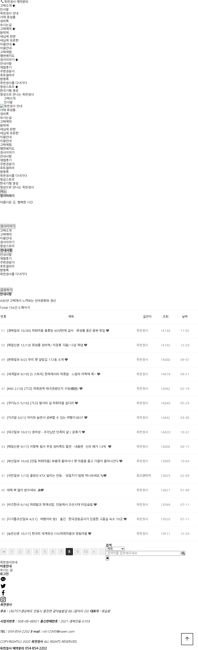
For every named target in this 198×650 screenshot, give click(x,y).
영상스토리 (7, 86)
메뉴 (3, 191)
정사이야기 (7, 59)
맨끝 (102, 551)
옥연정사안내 (8, 562)
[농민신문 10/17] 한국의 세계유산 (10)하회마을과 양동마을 (47, 533)
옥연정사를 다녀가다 (13, 83)
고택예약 (6, 28)
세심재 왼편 (7, 36)
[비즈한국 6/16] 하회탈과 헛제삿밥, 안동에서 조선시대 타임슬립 (50, 504)
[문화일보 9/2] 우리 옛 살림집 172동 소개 (36, 359)
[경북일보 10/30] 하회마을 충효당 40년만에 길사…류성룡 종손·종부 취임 (56, 330)
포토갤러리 (7, 75)
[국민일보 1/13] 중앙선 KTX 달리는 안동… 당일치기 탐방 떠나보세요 (53, 475)
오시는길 (6, 25)
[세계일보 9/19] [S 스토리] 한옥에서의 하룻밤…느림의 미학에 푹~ (52, 374)
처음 (3, 551)
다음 (94, 551)
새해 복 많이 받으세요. (22, 490)
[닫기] (107, 558)
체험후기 (6, 67)
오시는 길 (6, 570)
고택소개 (6, 5)
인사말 (4, 9)
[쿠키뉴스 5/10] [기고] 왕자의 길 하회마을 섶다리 (41, 403)
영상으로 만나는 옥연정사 (17, 94)
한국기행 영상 (9, 90)
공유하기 (6, 290)
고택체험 (6, 52)
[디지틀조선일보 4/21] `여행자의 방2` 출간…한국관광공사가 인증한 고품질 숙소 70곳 (65, 519)
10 (86, 551)
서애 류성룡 (7, 17)
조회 (165, 316)
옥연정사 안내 (9, 13)
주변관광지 (7, 71)
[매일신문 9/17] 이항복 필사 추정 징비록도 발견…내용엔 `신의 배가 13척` (57, 446)
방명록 (4, 79)
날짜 (185, 316)
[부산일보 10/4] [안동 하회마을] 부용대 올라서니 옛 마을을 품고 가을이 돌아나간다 (63, 461)
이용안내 (6, 44)
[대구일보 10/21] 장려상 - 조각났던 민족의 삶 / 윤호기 (44, 432)
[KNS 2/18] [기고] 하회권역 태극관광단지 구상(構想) (43, 388)
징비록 (4, 21)
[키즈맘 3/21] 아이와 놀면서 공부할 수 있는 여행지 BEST (45, 417)
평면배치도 (7, 56)
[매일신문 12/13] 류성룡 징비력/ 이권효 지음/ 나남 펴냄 (45, 345)
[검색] (183, 553)
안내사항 (6, 63)
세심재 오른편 (9, 40)
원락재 (4, 32)
